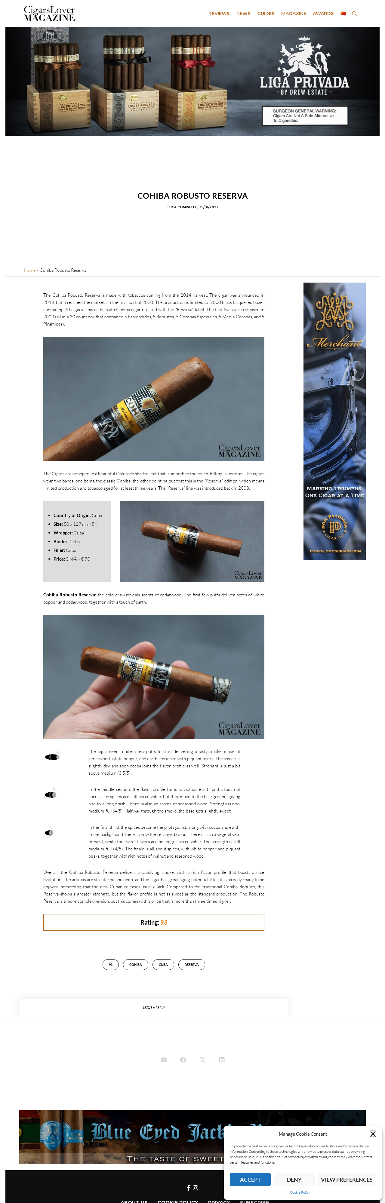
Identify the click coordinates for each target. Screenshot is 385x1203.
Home (30, 270)
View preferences (347, 1179)
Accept (250, 1179)
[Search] (354, 13)
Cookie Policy (300, 1192)
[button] (373, 1134)
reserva (192, 964)
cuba (163, 964)
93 (110, 964)
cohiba (135, 964)
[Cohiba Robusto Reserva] (163, 1060)
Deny (294, 1179)
